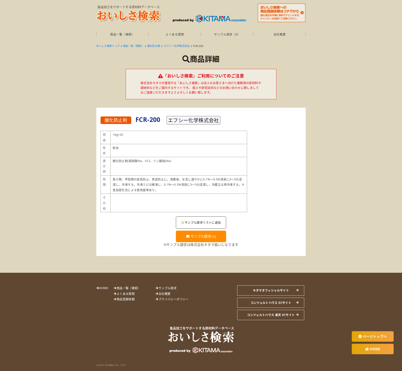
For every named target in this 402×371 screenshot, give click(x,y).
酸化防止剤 (153, 46)
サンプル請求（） (227, 34)
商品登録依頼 (126, 299)
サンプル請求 (202, 236)
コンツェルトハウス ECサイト (271, 303)
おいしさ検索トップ (108, 46)
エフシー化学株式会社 (177, 46)
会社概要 (279, 34)
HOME (103, 288)
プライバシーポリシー (173, 299)
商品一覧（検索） (122, 34)
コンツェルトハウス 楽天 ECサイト (271, 315)
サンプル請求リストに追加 (203, 222)
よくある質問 (175, 34)
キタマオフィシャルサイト (271, 290)
